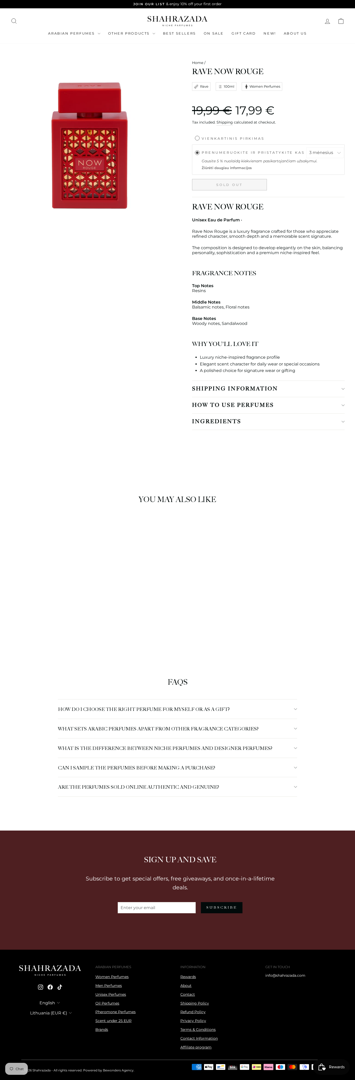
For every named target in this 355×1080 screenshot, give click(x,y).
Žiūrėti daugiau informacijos (227, 168)
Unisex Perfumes (110, 994)
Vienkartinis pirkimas (233, 138)
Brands (101, 1029)
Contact (187, 994)
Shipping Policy (194, 1003)
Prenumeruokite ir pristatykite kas (254, 153)
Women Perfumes (112, 976)
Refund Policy (193, 1012)
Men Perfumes (108, 985)
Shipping (224, 122)
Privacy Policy (193, 1020)
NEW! (270, 33)
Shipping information (235, 389)
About (186, 985)
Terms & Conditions (198, 1029)
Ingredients (216, 422)
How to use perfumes (233, 405)
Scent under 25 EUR (113, 1020)
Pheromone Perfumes (115, 1012)
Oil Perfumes (107, 1003)
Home (197, 63)
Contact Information (199, 1038)
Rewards (188, 976)
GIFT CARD (244, 33)
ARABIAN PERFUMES (72, 33)
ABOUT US (295, 33)
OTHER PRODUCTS (129, 33)
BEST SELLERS (179, 33)
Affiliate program (196, 1047)
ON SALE (214, 33)
